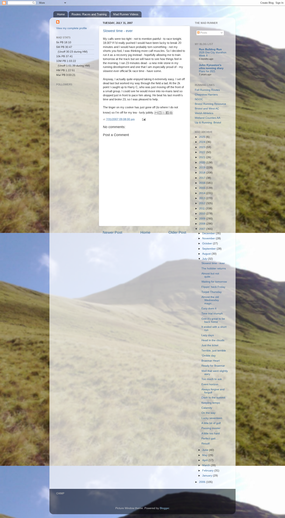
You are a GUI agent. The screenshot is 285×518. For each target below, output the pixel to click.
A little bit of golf (211, 423)
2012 (202, 203)
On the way (208, 412)
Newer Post (112, 232)
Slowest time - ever (118, 31)
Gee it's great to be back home (213, 320)
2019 (202, 167)
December (209, 233)
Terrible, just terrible (213, 350)
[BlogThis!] (160, 113)
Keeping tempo (210, 402)
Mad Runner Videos (125, 14)
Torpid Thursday (211, 292)
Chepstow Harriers (206, 94)
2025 (202, 136)
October (207, 243)
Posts (203, 32)
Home (61, 14)
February (208, 470)
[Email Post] (143, 119)
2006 (202, 482)
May (205, 455)
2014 (202, 193)
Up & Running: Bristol (208, 122)
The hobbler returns (213, 268)
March (206, 465)
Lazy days (207, 335)
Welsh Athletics (204, 113)
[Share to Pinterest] (171, 113)
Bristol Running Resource (210, 103)
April (205, 460)
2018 (202, 172)
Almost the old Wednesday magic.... (210, 300)
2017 (202, 177)
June (205, 450)
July (205, 258)
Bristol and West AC (207, 108)
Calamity (206, 407)
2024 (202, 142)
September (209, 248)
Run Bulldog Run (210, 49)
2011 (202, 208)
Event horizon (209, 384)
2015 (202, 188)
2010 (202, 213)
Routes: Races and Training (89, 14)
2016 (202, 182)
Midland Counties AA (207, 117)
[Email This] (156, 113)
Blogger (164, 508)
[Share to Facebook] (167, 113)
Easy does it (208, 308)
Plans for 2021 (207, 71)
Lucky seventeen (211, 418)
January (207, 475)
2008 (202, 223)
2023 (202, 147)
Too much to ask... (212, 379)
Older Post (177, 232)
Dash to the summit (213, 397)
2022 (202, 152)
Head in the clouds (212, 340)
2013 (202, 198)
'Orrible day (208, 355)
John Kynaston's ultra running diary (211, 67)
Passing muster (210, 428)
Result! (205, 443)
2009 (202, 218)
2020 (202, 162)
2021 (202, 157)
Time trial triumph (212, 313)
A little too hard (210, 433)
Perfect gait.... (209, 438)
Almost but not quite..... (210, 275)
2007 (202, 228)
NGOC (199, 99)
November (209, 238)
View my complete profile (71, 28)
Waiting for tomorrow (214, 281)
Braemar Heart (210, 360)
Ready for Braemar (213, 365)
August (207, 253)
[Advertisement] (75, 142)
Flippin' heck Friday (213, 286)
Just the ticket (209, 345)
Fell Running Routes (207, 90)
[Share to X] (164, 113)
